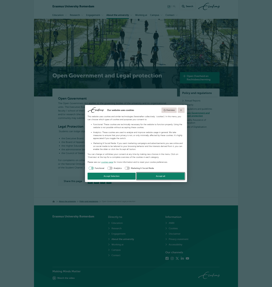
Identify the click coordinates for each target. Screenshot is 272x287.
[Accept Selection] (181, 110)
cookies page (107, 162)
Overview (170, 110)
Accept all (160, 176)
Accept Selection (111, 176)
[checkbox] (96, 168)
